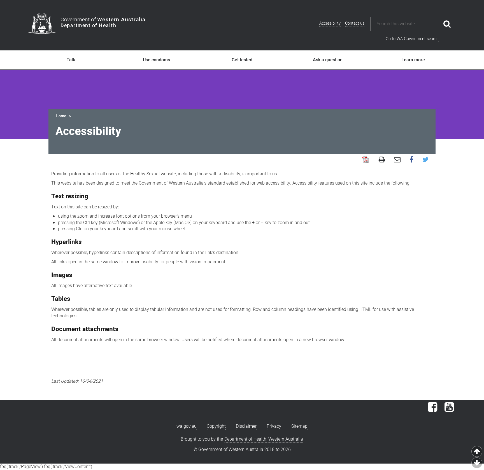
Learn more (413, 59)
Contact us (354, 23)
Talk (71, 59)
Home (61, 116)
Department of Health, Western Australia (263, 439)
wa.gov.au (186, 426)
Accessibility (330, 23)
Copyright (216, 426)
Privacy (274, 426)
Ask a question (328, 59)
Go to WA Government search (412, 39)
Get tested (242, 59)
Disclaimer (246, 426)
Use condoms (156, 59)
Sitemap (299, 426)
